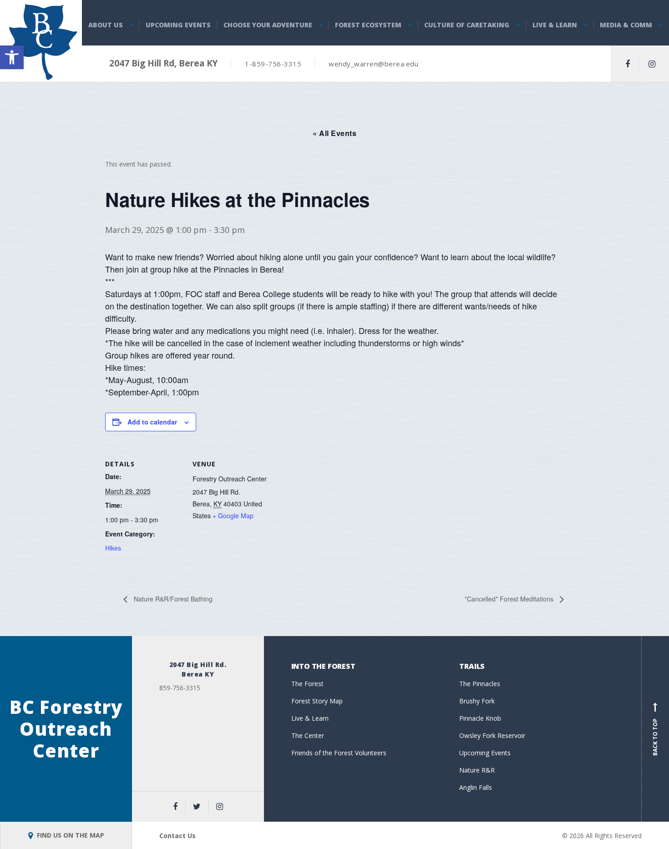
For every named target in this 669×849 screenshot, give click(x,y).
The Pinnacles (479, 683)
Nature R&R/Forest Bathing (172, 598)
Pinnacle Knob (480, 718)
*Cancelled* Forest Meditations (510, 598)
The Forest (307, 683)
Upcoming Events (178, 24)
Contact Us (177, 835)
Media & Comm (626, 24)
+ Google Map (233, 515)
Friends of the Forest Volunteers (338, 752)
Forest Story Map (317, 701)
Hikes (113, 547)
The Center (307, 735)
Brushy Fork (477, 701)
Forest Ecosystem (368, 24)
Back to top (655, 730)
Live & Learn (554, 24)
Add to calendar (152, 421)
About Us (105, 24)
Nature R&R (477, 770)
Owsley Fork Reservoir (492, 735)
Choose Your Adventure (267, 24)
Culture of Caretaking (466, 24)
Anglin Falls (475, 787)
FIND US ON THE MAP (69, 835)
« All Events (334, 133)
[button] (12, 57)
